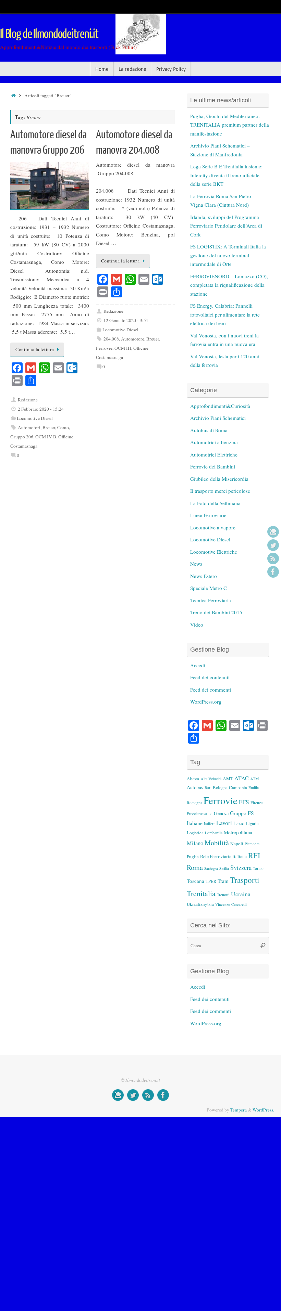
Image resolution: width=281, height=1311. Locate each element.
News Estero (203, 576)
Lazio (238, 823)
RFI (254, 855)
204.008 (111, 339)
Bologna (220, 787)
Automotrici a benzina (214, 442)
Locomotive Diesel (35, 418)
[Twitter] (273, 545)
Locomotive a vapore (212, 527)
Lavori (224, 823)
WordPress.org (205, 701)
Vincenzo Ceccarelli (231, 904)
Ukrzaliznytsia (200, 904)
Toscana (195, 880)
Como (63, 427)
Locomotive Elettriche (213, 551)
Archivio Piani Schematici (218, 417)
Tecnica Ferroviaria (210, 600)
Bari (208, 787)
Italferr (209, 823)
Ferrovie (104, 348)
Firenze (256, 802)
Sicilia (224, 868)
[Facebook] (273, 572)
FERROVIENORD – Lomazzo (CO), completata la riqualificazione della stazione (229, 285)
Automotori (29, 427)
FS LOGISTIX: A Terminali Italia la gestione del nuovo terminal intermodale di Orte (228, 255)
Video (196, 624)
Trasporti (244, 880)
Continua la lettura (34, 349)
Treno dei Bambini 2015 (216, 612)
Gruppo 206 (21, 437)
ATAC (241, 778)
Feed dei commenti (210, 689)
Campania (238, 787)
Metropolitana (238, 832)
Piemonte (252, 843)
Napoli (236, 843)
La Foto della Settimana (215, 503)
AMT (228, 778)
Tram (223, 880)
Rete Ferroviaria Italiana (223, 856)
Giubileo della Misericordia (219, 478)
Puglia (193, 856)
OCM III (122, 348)
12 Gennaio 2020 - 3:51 (125, 320)
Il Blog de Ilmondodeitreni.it (49, 34)
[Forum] (273, 532)
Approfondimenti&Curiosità (220, 405)
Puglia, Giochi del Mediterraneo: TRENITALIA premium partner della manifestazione (229, 125)
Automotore (132, 339)
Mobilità (217, 842)
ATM (254, 778)
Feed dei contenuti (210, 677)
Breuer (48, 427)
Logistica (195, 833)
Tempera (238, 1110)
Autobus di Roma (209, 430)
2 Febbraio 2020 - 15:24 (41, 409)
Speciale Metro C (208, 587)
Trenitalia (201, 893)
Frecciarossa (197, 813)
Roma (195, 867)
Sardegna (211, 868)
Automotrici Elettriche (213, 454)
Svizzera (241, 867)
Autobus (195, 787)
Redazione (28, 400)
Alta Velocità (210, 778)
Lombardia (213, 832)
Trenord (223, 894)
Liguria (252, 823)
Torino (258, 868)
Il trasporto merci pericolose (220, 490)
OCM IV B (45, 437)
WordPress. (263, 1110)
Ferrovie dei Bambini (212, 466)
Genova (221, 813)
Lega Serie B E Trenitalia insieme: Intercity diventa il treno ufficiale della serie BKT (226, 175)
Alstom (193, 779)
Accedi (197, 665)
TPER (211, 881)
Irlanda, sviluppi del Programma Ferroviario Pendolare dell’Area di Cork (226, 226)
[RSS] (273, 558)
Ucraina (241, 894)
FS (210, 813)
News (196, 563)
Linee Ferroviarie (208, 515)
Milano (195, 843)
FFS (244, 802)
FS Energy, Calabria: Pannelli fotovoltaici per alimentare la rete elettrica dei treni (225, 314)
